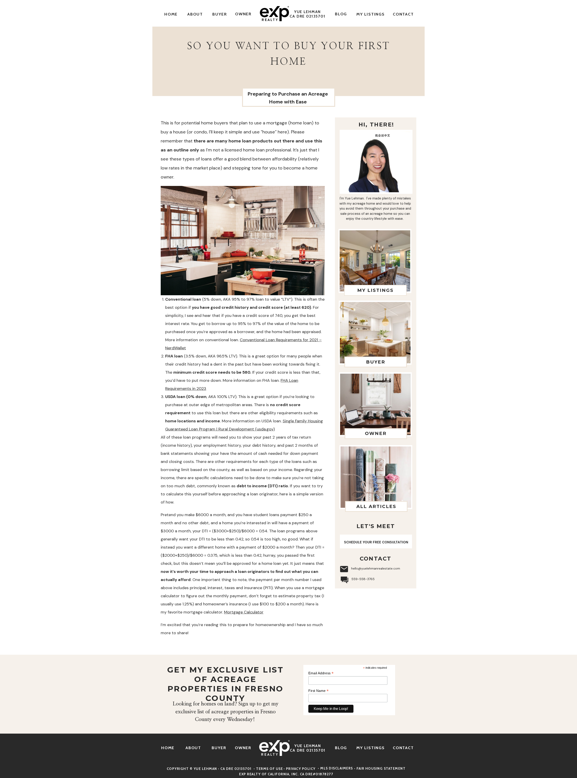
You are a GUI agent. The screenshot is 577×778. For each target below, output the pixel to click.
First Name (318, 690)
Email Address (321, 673)
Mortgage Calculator (243, 612)
